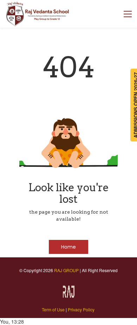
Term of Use (53, 309)
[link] (68, 287)
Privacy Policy (81, 309)
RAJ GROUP (66, 270)
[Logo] (37, 14)
